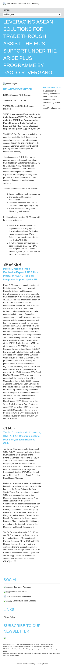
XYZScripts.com (42, 664)
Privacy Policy (9, 617)
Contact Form (21, 664)
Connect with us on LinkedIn (24, 601)
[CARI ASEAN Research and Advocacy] (21, 4)
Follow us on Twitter (19, 592)
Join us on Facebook (22, 587)
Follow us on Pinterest (22, 596)
